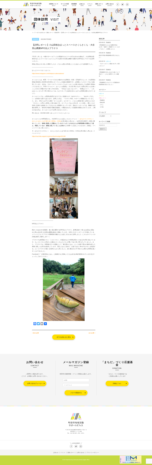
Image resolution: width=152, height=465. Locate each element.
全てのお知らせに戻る (64, 337)
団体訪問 (102, 102)
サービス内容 (65, 4)
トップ (33, 32)
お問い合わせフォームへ (35, 383)
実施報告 (102, 100)
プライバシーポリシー (92, 452)
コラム (101, 104)
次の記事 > (92, 333)
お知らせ (82, 4)
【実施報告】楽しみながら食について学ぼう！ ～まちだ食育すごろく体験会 (109, 74)
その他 (101, 107)
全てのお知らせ (41, 32)
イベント (90, 4)
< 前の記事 (35, 333)
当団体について (53, 4)
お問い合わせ (110, 4)
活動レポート (99, 4)
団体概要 (74, 4)
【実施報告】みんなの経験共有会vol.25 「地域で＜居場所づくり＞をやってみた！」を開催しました (109, 47)
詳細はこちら (117, 383)
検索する (103, 129)
